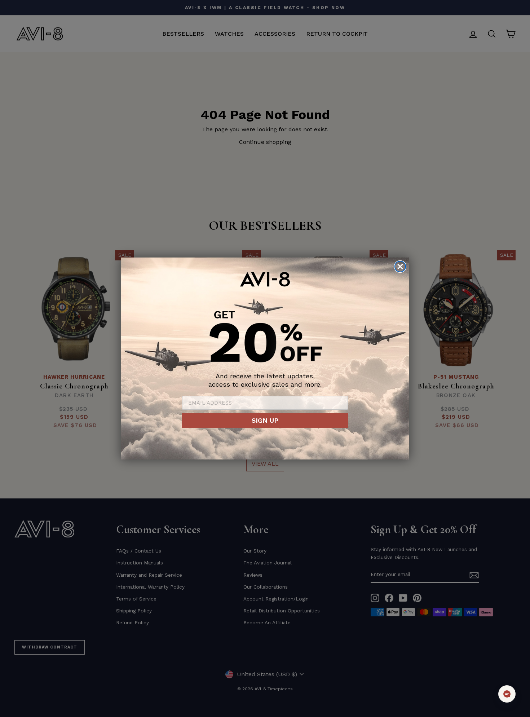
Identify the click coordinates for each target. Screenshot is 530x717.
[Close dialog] (400, 266)
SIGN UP (265, 420)
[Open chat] (507, 694)
